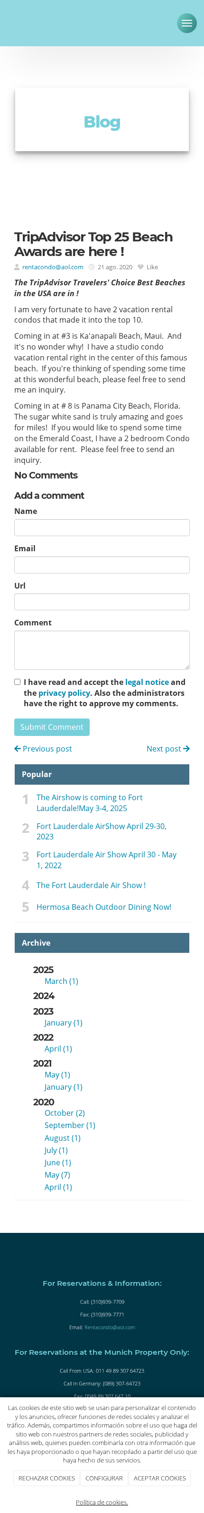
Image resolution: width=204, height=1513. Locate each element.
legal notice (147, 682)
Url (20, 586)
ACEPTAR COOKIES (160, 1478)
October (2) (65, 1113)
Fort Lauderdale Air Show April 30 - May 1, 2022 (106, 860)
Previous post (46, 749)
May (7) (57, 1175)
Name (25, 511)
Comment (33, 622)
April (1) (58, 1048)
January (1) (64, 1022)
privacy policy (64, 693)
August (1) (63, 1138)
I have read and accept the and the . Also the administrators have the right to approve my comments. (104, 693)
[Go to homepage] (33, 21)
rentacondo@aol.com (52, 267)
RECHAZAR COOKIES (47, 1478)
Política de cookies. (102, 1502)
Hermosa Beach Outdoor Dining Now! (104, 907)
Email (25, 548)
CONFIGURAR (104, 1478)
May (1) (57, 1074)
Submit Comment (51, 727)
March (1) (61, 981)
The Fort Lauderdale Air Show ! (91, 885)
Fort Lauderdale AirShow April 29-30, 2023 (102, 831)
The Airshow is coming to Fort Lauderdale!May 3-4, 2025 (90, 802)
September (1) (70, 1125)
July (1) (56, 1150)
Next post (165, 749)
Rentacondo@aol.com (109, 1327)
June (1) (58, 1162)
